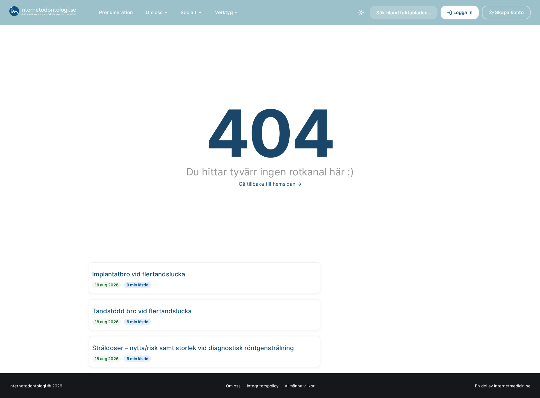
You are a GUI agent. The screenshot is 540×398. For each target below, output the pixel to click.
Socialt (189, 12)
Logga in (462, 12)
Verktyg (224, 12)
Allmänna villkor (300, 385)
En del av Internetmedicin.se (503, 385)
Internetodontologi (27, 385)
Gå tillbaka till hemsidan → (270, 184)
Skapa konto (509, 12)
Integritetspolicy (262, 385)
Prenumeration (116, 12)
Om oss (154, 12)
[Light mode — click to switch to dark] (361, 13)
